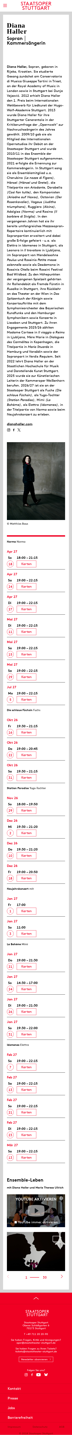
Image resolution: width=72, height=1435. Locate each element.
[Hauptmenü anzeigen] (5, 5)
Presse (13, 1398)
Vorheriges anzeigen (8, 1276)
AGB (61, 1426)
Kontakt (14, 1388)
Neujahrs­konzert (18, 888)
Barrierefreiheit (20, 1417)
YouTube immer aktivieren (38, 1222)
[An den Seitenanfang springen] (36, 1298)
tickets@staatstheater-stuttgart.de (36, 1351)
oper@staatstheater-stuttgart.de (36, 1342)
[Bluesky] (46, 1374)
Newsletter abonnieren (34, 1359)
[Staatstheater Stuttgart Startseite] (36, 6)
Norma (11, 541)
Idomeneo (13, 1045)
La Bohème (14, 944)
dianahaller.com (19, 424)
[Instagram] (8, 430)
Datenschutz (40, 1426)
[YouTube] (38, 1374)
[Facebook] (13, 430)
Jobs (11, 1408)
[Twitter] (19, 430)
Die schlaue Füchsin (19, 710)
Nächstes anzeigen (62, 1276)
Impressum (14, 1426)
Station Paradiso (18, 788)
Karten (26, 564)
